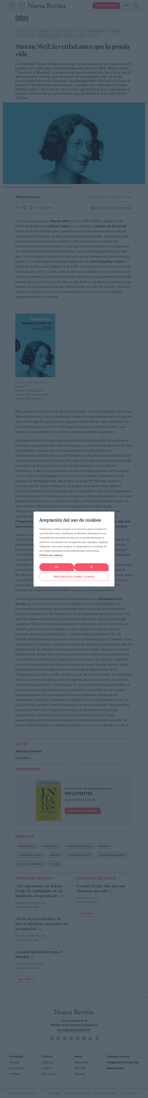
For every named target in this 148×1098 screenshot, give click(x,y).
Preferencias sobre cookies (74, 576)
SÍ (91, 567)
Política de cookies (50, 555)
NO (57, 567)
